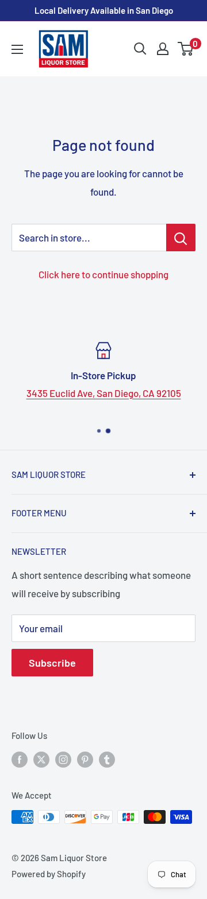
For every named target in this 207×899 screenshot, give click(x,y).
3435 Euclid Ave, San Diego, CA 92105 (103, 393)
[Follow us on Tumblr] (107, 759)
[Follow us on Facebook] (20, 759)
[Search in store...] (180, 237)
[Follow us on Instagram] (63, 759)
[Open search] (140, 48)
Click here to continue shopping (103, 274)
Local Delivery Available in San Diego (103, 10)
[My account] (162, 48)
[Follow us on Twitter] (41, 759)
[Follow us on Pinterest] (85, 759)
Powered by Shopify (49, 874)
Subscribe (52, 662)
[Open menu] (17, 49)
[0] (186, 49)
